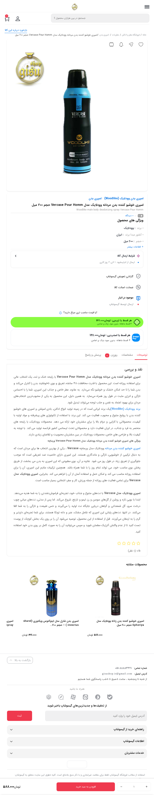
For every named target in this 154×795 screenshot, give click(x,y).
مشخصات (127, 355)
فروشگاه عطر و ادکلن (131, 35)
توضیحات (142, 355)
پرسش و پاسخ (93, 355)
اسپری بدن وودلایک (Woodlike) (123, 198)
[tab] (141, 356)
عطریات (115, 35)
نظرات (112, 355)
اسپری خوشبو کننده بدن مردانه (122, 448)
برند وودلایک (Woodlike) (125, 409)
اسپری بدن (104, 35)
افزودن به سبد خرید (86, 787)
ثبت (19, 716)
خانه (144, 35)
